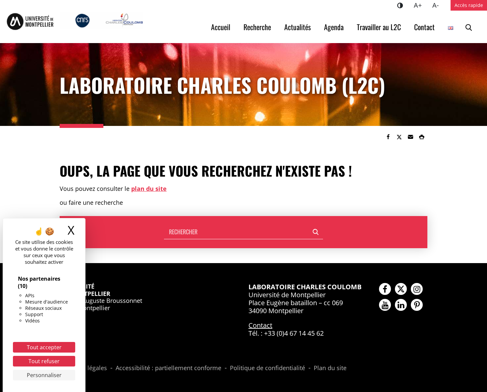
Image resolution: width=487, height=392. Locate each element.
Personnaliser (44, 375)
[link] (388, 136)
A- (438, 5)
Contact (424, 27)
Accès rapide (469, 5)
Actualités (297, 27)
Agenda (334, 27)
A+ (420, 5)
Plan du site (330, 368)
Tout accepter (44, 347)
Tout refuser (44, 361)
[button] (410, 136)
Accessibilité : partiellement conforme (168, 368)
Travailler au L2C (379, 27)
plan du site (149, 189)
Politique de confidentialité (267, 368)
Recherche (257, 27)
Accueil (220, 27)
